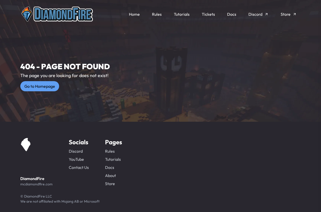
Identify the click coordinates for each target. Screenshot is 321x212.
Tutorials (113, 159)
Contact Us (79, 167)
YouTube (76, 159)
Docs (109, 167)
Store (110, 183)
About (110, 175)
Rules (110, 151)
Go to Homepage (39, 86)
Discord (76, 151)
